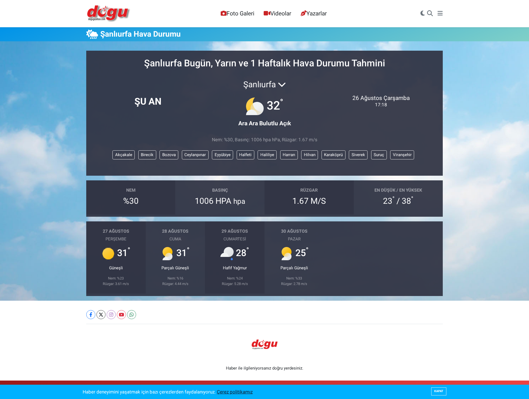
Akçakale (123, 154)
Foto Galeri (240, 13)
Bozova (169, 154)
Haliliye (267, 154)
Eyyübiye (223, 154)
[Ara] (430, 13)
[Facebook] (90, 314)
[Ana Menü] (440, 13)
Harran (289, 154)
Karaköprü (333, 154)
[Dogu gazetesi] (109, 13)
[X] (101, 314)
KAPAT (438, 391)
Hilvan (309, 154)
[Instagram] (111, 314)
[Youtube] (121, 314)
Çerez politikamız (235, 392)
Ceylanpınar (195, 154)
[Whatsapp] (131, 314)
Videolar (280, 13)
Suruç (379, 154)
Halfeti (245, 154)
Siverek (358, 154)
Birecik (147, 154)
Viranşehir (402, 154)
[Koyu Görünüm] (422, 13)
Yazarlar (316, 13)
